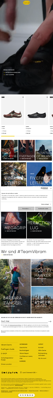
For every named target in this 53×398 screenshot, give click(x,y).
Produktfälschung (34, 390)
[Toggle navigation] (20, 395)
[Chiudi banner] (50, 188)
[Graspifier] (36, 110)
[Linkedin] (10, 372)
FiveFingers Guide (8, 349)
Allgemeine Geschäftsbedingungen (18, 390)
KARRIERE (23, 361)
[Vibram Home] (26, 3)
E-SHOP (4, 353)
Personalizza (25, 208)
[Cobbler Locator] (28, 395)
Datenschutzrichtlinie (15, 325)
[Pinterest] (12, 372)
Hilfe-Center (42, 350)
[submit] (50, 321)
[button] (28, 372)
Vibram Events (6, 345)
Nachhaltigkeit (24, 350)
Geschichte (23, 347)
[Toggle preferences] (32, 395)
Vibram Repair (24, 353)
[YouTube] (4, 372)
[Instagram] (2, 372)
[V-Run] (12, 110)
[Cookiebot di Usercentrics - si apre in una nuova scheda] (42, 188)
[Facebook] (6, 372)
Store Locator (6, 364)
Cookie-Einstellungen (6, 391)
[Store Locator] (25, 395)
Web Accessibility (44, 390)
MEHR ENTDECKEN (19, 385)
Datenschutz (4, 390)
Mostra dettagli (45, 204)
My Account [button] (42, 358)
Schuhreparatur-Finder (7, 359)
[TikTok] (8, 372)
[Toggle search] (23, 395)
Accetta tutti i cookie (43, 208)
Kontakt (40, 347)
